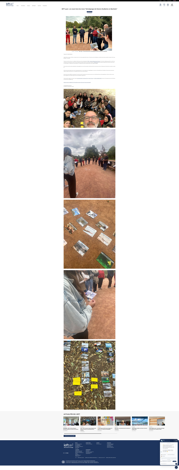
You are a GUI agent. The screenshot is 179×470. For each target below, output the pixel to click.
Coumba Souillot (80, 78)
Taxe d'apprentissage (89, 452)
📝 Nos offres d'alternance (170, 454)
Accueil (73, 51)
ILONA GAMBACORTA (97, 78)
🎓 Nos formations (163, 454)
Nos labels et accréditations (79, 446)
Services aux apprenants (110, 447)
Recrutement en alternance (90, 451)
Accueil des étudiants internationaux (110, 445)
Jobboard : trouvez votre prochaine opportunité (78, 451)
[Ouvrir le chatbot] (176, 467)
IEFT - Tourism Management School (94, 61)
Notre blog (76, 448)
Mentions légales (81, 457)
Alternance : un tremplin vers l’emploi (79, 453)
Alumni (160, 0)
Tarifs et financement (110, 446)
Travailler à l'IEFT (101, 457)
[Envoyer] (176, 464)
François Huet (96, 62)
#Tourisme (82, 82)
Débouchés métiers (78, 455)
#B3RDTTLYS (71, 82)
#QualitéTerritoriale (77, 82)
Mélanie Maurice (66, 82)
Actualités (76, 51)
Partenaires (76, 454)
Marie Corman (90, 78)
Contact (164, 0)
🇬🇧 (175, 0)
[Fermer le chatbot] (176, 440)
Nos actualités (77, 447)
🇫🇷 (173, 0)
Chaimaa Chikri (85, 78)
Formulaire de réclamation (111, 457)
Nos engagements (77, 445)
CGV (76, 457)
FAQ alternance (88, 453)
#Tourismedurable (87, 82)
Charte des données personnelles (91, 457)
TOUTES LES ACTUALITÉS (69, 435)
